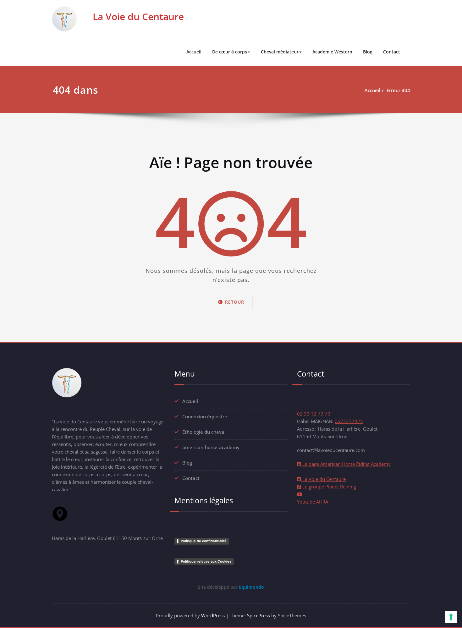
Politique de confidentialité (204, 541)
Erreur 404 (398, 90)
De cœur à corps (229, 52)
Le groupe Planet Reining (328, 486)
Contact (391, 52)
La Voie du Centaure (138, 16)
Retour (234, 302)
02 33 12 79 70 (313, 413)
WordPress (213, 615)
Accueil (193, 52)
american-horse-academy (210, 447)
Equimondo (251, 587)
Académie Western (332, 52)
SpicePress (258, 615)
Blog (367, 52)
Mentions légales (203, 500)
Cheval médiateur (280, 52)
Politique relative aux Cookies (206, 561)
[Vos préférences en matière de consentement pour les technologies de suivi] (451, 617)
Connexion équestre (204, 416)
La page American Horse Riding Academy (346, 464)
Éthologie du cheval (204, 432)
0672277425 (349, 421)
